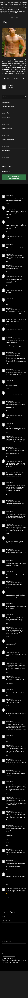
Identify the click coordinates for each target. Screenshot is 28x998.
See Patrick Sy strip (6, 117)
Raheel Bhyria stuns (6, 150)
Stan (7, 472)
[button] (2, 17)
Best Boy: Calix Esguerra (7, 128)
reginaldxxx (9, 337)
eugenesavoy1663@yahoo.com (18, 313)
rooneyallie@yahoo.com (12, 715)
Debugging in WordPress (8, 7)
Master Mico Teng (5, 134)
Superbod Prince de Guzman (8, 139)
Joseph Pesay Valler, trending (8, 112)
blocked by (14, 177)
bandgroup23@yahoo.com (15, 279)
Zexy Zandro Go (5, 123)
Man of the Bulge (5, 145)
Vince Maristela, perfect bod (8, 156)
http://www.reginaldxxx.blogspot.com (15, 346)
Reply (7, 203)
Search (24, 97)
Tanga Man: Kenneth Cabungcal (8, 106)
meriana (8, 873)
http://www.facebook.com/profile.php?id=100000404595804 (16, 804)
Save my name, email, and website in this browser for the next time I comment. (14, 953)
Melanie (8, 319)
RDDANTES (14, 17)
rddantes (10, 85)
